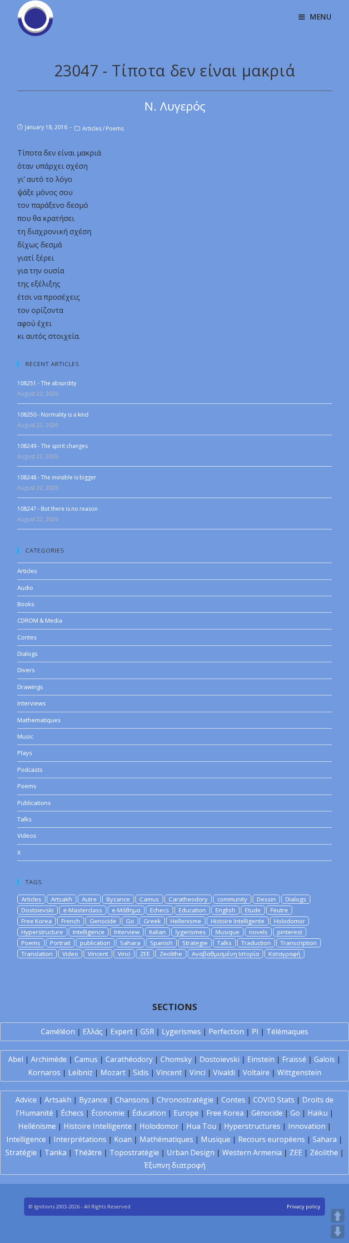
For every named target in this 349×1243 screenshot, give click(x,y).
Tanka (55, 1152)
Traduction (256, 943)
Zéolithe (324, 1152)
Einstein (260, 1059)
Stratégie (21, 1152)
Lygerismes (181, 1032)
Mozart (112, 1072)
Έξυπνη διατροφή (174, 1165)
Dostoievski (37, 910)
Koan (123, 1139)
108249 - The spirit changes (52, 446)
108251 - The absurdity (46, 383)
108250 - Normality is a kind (53, 414)
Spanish (161, 943)
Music (25, 736)
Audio (25, 588)
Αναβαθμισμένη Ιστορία (225, 954)
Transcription (298, 943)
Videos (26, 835)
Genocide (103, 921)
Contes (27, 637)
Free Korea (36, 921)
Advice (26, 1100)
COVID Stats (273, 1100)
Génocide (267, 1113)
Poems (115, 128)
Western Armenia (252, 1152)
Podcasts (30, 769)
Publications (34, 803)
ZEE (145, 954)
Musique (227, 932)
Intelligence (89, 932)
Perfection (226, 1032)
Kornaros (44, 1072)
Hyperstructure (42, 932)
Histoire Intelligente (237, 921)
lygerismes (190, 932)
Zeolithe (171, 954)
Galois (324, 1059)
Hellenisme (185, 921)
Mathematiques (39, 720)
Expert (121, 1032)
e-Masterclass (82, 910)
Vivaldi (224, 1072)
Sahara (130, 943)
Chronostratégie (185, 1100)
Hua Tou (201, 1126)
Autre (89, 899)
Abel (15, 1059)
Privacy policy (303, 1206)
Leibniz (80, 1072)
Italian (157, 932)
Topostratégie (134, 1152)
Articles (91, 128)
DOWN (337, 1231)
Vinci (124, 954)
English (225, 910)
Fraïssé (294, 1059)
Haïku (318, 1113)
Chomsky (176, 1059)
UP (337, 1216)
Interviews (31, 703)
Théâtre (88, 1152)
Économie (108, 1113)
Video (70, 954)
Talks (24, 819)
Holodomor (289, 921)
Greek (152, 921)
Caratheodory (188, 899)
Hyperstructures (252, 1126)
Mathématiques (166, 1139)
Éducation (149, 1113)
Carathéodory (129, 1059)
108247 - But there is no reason (57, 509)
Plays (24, 753)
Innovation (306, 1126)
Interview (127, 932)
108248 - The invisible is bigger (56, 477)
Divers (26, 670)
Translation (37, 954)
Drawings (30, 687)
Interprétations (80, 1139)
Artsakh (61, 899)
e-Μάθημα (126, 910)
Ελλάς (93, 1032)
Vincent (98, 954)
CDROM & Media (39, 620)
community (232, 899)
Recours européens (271, 1139)
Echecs (159, 910)
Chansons (132, 1100)
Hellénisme (37, 1126)
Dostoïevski (219, 1059)
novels (258, 932)
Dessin (266, 899)
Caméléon (58, 1032)
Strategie (195, 943)
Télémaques (287, 1032)
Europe (186, 1113)
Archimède (49, 1059)
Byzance (118, 899)
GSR (147, 1032)
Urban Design (190, 1152)
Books (26, 604)
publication (95, 943)
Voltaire (256, 1072)
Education (192, 910)
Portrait (60, 943)
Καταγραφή (284, 954)
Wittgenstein (299, 1072)
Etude (253, 910)
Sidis (141, 1072)
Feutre (279, 910)
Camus (149, 899)
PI (255, 1032)
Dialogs (27, 653)
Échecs (72, 1113)
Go (130, 921)
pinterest (289, 932)
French (70, 921)
